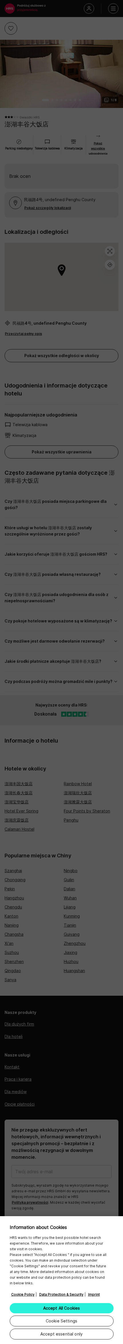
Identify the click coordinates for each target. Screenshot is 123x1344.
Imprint (94, 1294)
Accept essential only (61, 1334)
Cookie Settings (61, 1320)
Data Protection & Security (61, 1294)
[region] (61, 1280)
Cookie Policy (23, 1294)
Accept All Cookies (61, 1308)
